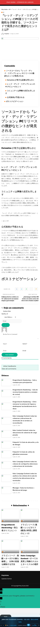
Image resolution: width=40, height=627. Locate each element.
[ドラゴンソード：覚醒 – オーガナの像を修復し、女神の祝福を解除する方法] (10, 546)
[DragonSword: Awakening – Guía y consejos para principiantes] (6, 382)
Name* (25, 344)
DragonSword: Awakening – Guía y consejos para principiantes (25, 381)
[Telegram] (31, 289)
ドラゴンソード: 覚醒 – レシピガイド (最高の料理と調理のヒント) (29, 529)
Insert (5, 616)
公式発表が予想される (15, 97)
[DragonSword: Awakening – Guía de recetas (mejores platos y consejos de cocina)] (6, 393)
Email (24, 351)
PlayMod (6, 33)
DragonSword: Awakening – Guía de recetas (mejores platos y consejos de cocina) (25, 392)
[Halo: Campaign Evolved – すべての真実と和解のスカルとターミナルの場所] (30, 546)
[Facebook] (17, 289)
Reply (3, 607)
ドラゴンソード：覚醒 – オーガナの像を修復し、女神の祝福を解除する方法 (10, 560)
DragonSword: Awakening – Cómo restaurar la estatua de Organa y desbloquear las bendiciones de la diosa (24, 405)
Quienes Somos (6, 579)
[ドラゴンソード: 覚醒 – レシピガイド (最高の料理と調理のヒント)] (30, 515)
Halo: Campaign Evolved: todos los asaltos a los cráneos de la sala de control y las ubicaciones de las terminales (25, 477)
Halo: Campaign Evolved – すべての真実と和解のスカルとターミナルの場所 (29, 560)
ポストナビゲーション (14, 101)
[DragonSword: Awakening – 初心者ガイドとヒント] (10, 515)
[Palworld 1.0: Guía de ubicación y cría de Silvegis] (6, 444)
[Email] (36, 289)
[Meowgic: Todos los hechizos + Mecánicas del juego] (6, 490)
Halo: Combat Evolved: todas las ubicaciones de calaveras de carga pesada (25, 432)
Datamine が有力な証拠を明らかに (20, 80)
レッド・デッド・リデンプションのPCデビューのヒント (20, 85)
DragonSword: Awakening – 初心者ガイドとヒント (9, 527)
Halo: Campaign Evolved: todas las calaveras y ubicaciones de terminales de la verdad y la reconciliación (25, 419)
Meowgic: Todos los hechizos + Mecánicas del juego (23, 489)
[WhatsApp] (26, 289)
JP (3, 12)
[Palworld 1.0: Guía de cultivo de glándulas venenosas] (6, 454)
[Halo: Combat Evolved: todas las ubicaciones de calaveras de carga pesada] (6, 433)
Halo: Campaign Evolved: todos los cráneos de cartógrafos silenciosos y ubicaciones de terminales (25, 463)
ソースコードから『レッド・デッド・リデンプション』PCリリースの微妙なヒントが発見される (19, 73)
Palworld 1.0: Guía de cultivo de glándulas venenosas (24, 453)
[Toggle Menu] (2, 2)
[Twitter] (21, 289)
